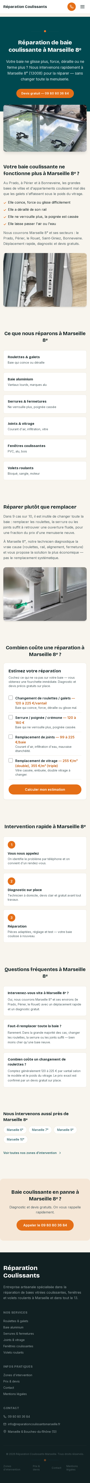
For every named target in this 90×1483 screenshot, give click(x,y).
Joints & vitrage (14, 1340)
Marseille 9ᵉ (65, 1130)
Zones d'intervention (17, 1375)
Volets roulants (13, 1352)
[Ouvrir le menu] (82, 7)
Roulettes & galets (15, 1321)
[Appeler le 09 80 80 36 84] (71, 7)
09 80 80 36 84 (19, 1416)
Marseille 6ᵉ (15, 1130)
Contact (8, 1387)
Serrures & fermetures (18, 1333)
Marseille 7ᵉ (40, 1130)
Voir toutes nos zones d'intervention (30, 1153)
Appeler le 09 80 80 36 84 (45, 1225)
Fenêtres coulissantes (18, 1346)
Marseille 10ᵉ (15, 1139)
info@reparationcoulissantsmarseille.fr (34, 1424)
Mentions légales (15, 1394)
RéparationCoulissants (21, 1271)
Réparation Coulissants (25, 6)
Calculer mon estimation (45, 789)
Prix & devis (11, 1381)
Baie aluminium (13, 1327)
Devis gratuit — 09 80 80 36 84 (45, 93)
